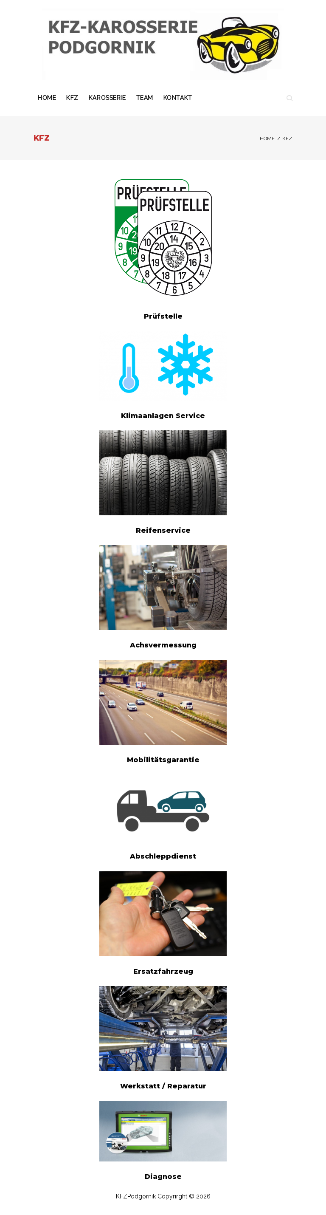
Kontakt (177, 97)
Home (47, 97)
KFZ (72, 97)
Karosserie (107, 97)
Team (144, 97)
